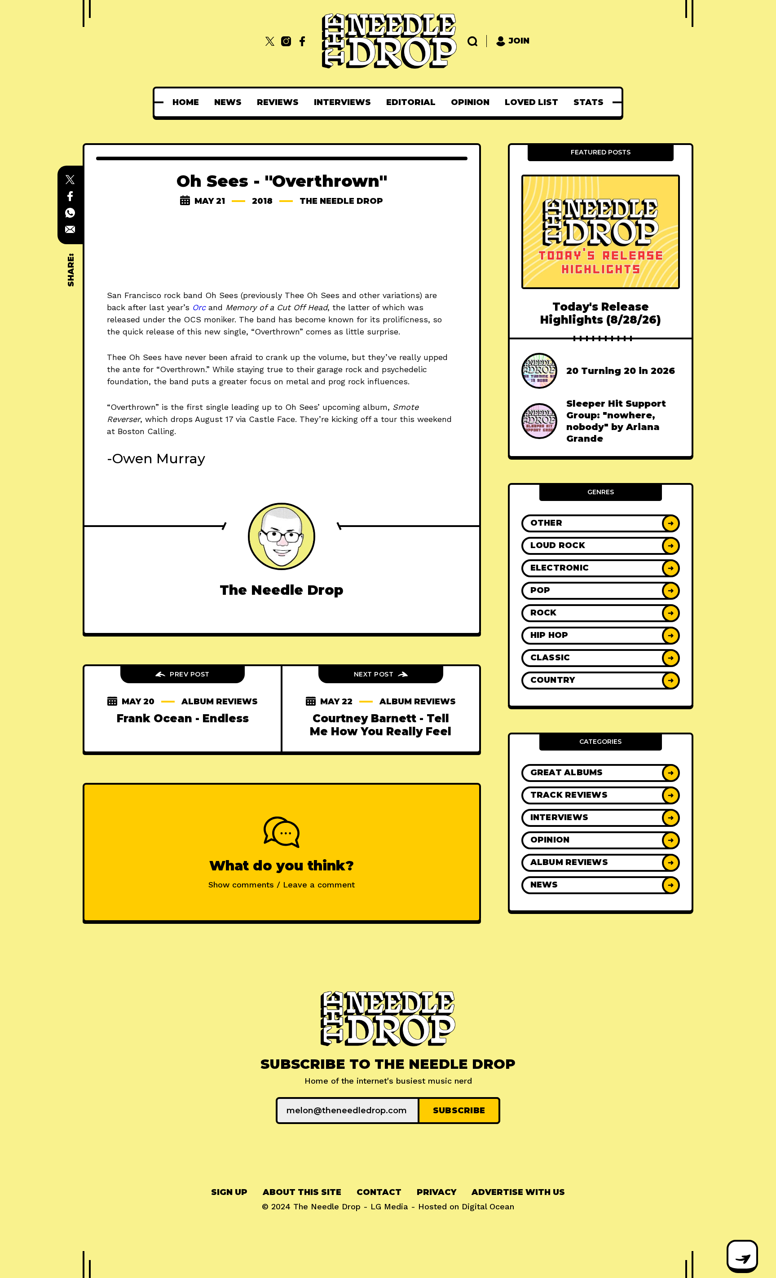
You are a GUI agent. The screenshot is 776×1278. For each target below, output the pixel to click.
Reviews (278, 102)
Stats (588, 102)
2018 (262, 201)
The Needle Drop (341, 201)
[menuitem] (185, 102)
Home (185, 102)
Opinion (470, 102)
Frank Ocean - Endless (183, 718)
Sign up (229, 1192)
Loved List (531, 102)
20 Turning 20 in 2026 (620, 370)
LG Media (389, 1206)
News (228, 102)
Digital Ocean (488, 1206)
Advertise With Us (518, 1192)
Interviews (342, 102)
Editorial (411, 102)
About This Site (302, 1192)
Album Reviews (219, 702)
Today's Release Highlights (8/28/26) (600, 313)
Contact (379, 1192)
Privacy (436, 1192)
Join (519, 41)
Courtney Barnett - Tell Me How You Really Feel (380, 725)
